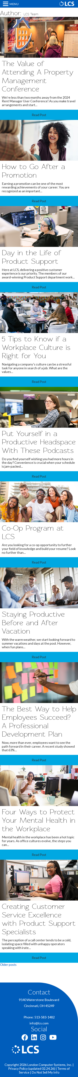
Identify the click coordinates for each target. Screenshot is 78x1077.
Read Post (39, 115)
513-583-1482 (44, 1017)
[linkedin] (34, 1039)
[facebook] (25, 1039)
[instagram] (43, 1039)
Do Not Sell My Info (45, 1072)
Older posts (8, 965)
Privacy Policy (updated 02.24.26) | (32, 1068)
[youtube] (53, 1039)
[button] (6, 3)
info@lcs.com (39, 1023)
